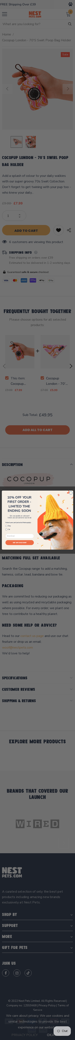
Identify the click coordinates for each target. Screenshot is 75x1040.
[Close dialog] (70, 492)
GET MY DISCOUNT (20, 542)
